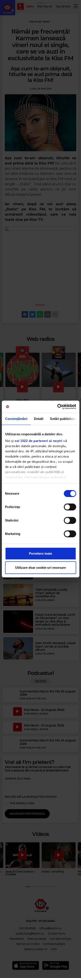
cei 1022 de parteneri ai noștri (38, 441)
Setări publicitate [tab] (63, 419)
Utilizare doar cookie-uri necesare (40, 567)
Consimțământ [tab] (16, 419)
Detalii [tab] (38, 419)
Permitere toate (40, 553)
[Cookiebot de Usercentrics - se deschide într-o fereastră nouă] (57, 406)
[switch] (70, 507)
